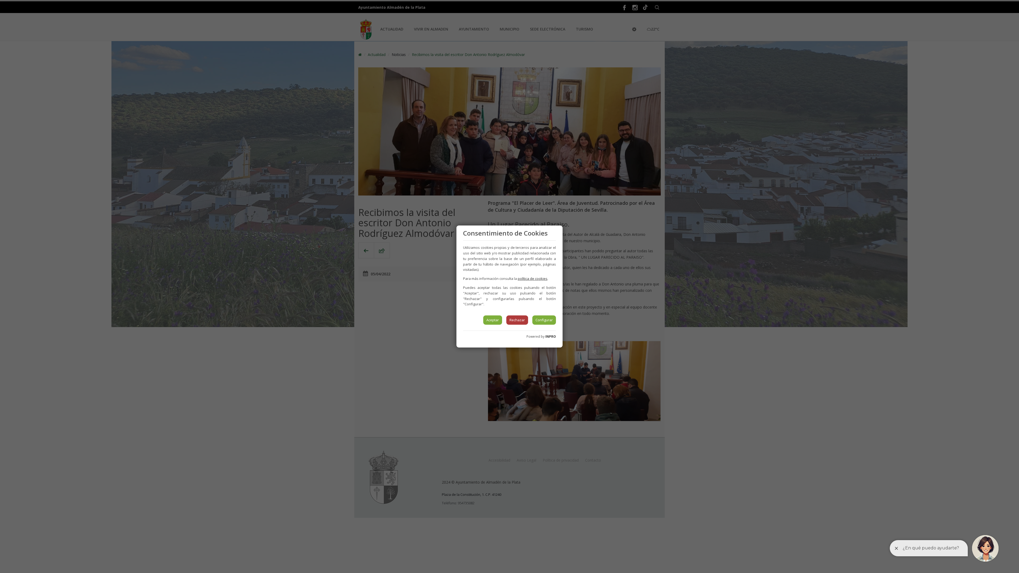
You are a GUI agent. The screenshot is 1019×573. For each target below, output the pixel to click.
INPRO (550, 336)
